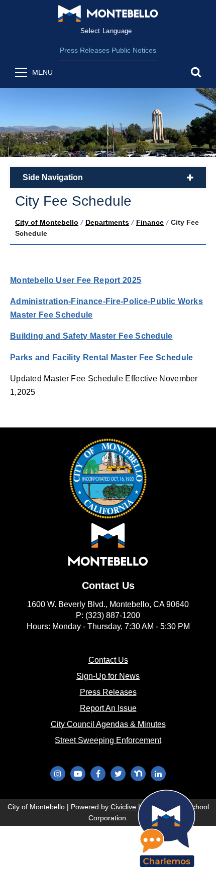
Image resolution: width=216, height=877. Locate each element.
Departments (107, 222)
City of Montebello (46, 222)
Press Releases (85, 50)
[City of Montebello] (108, 13)
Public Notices (134, 50)
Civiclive (124, 807)
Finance (150, 222)
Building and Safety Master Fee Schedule (91, 336)
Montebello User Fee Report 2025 (75, 280)
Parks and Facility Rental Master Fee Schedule (101, 357)
